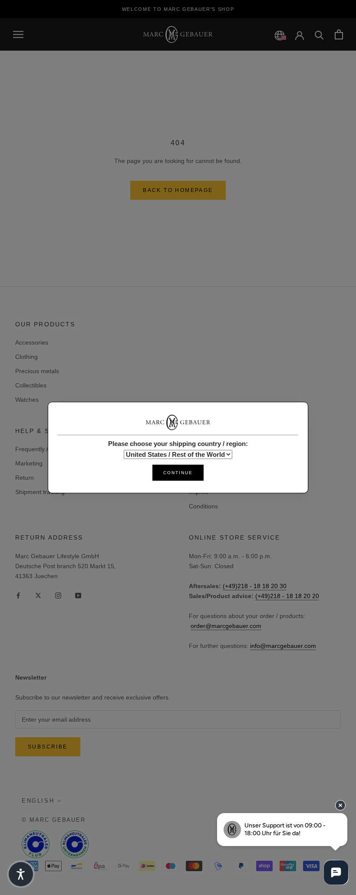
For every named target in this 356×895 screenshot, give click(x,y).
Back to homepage (178, 190)
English (38, 800)
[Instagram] (58, 595)
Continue (178, 472)
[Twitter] (38, 595)
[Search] (319, 34)
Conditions (203, 506)
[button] (21, 874)
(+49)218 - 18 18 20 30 (255, 586)
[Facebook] (18, 595)
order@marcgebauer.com (226, 625)
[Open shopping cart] (339, 34)
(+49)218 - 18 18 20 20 (287, 595)
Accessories (31, 342)
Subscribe (48, 747)
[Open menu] (18, 34)
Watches (27, 399)
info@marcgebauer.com (283, 645)
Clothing (26, 356)
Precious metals (37, 371)
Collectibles (30, 385)
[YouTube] (78, 595)
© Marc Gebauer (54, 820)
